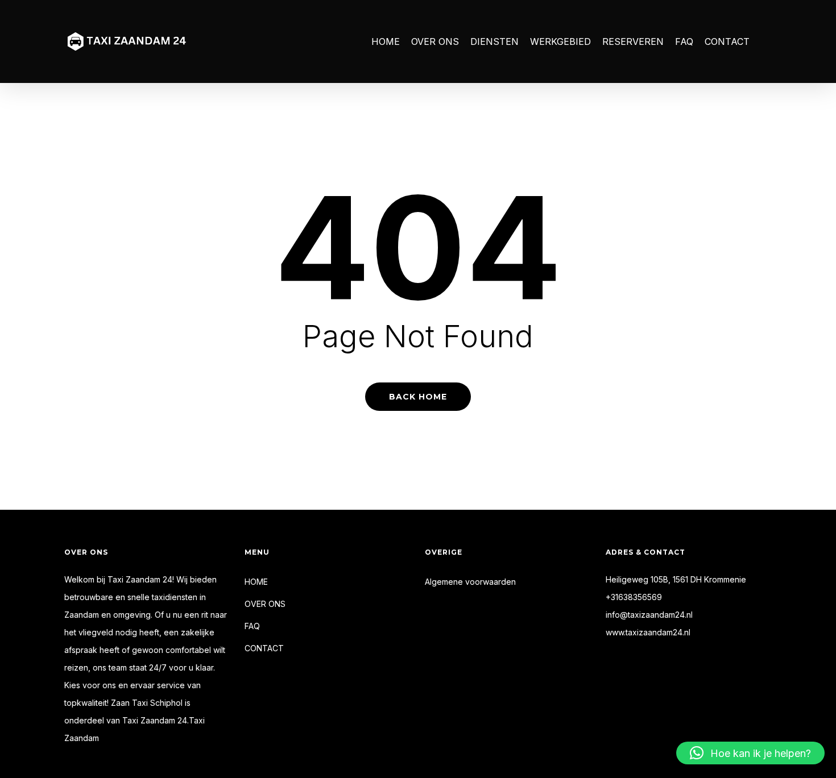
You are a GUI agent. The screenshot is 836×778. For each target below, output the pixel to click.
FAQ (252, 626)
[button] (750, 753)
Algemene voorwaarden (470, 581)
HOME (256, 581)
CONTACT (264, 648)
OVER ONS (265, 604)
